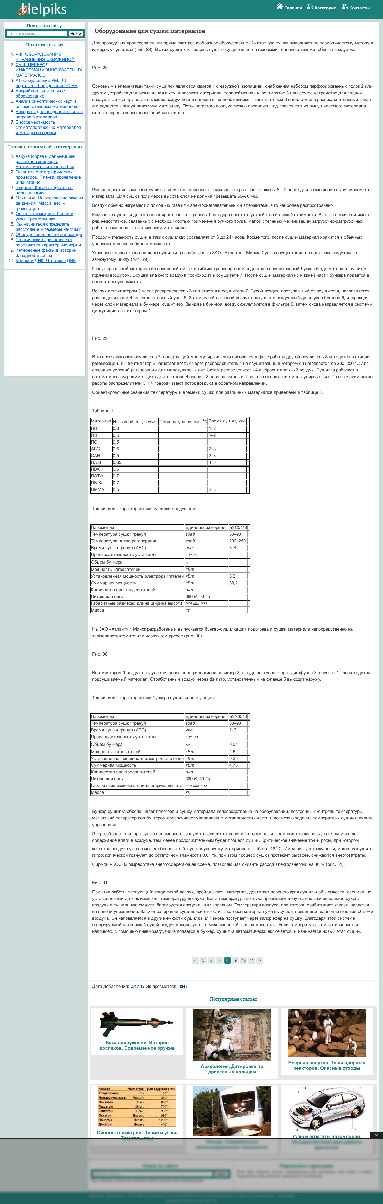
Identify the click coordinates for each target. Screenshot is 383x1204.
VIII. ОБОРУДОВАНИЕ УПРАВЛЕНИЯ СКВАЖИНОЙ (45, 57)
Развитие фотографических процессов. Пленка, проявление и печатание (48, 177)
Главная (293, 7)
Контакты (359, 7)
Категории (325, 7)
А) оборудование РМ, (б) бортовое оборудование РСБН (47, 83)
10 (244, 960)
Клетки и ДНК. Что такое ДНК (46, 260)
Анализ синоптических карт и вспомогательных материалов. (47, 104)
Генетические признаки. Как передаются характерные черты (48, 242)
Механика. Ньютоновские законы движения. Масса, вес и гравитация (49, 203)
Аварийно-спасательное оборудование (40, 93)
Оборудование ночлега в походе (49, 234)
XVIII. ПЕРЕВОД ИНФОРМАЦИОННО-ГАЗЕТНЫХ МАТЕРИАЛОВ (49, 70)
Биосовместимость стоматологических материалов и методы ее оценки (48, 127)
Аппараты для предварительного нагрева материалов (49, 114)
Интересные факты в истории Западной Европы (46, 253)
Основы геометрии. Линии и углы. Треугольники (44, 216)
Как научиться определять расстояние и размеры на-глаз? (48, 227)
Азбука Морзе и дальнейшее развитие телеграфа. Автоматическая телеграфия (45, 161)
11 (252, 960)
